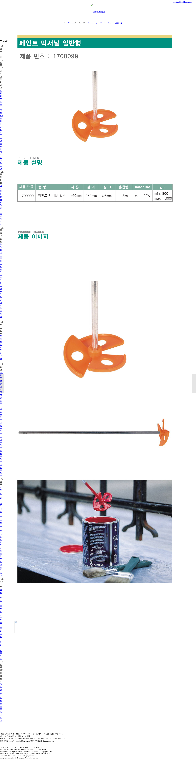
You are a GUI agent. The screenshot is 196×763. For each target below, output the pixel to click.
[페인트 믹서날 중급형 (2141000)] (2, 383)
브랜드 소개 (1, 51)
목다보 (1, 339)
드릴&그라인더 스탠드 (1, 279)
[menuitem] (72, 23)
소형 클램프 (1, 470)
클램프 (1, 367)
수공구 (1, 481)
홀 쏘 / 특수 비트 (1, 598)
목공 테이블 (1, 177)
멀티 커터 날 (1, 645)
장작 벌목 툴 (1, 701)
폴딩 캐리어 (1, 715)
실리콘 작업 (1, 135)
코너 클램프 (1, 442)
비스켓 (1, 347)
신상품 (1, 62)
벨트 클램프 (1, 456)
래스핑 (1, 634)
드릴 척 (1, 562)
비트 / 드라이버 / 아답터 (1, 500)
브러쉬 (1, 548)
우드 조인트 (1, 327)
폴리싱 (1, 656)
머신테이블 (1, 191)
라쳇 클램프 (1, 428)
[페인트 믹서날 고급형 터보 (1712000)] (194, 383)
